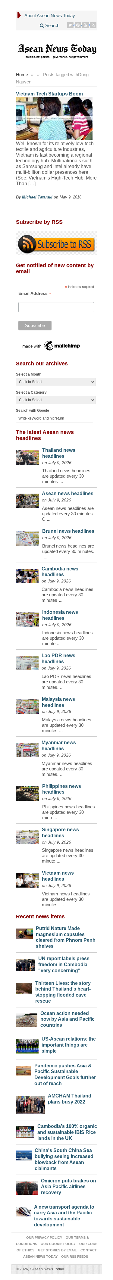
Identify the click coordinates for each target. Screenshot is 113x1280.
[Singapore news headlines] (27, 835)
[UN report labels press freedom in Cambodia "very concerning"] (26, 963)
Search (51, 25)
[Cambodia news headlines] (27, 574)
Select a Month (28, 374)
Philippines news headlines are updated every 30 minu (68, 812)
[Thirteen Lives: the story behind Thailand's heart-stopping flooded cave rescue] (24, 987)
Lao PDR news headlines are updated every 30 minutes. (66, 682)
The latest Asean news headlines (45, 435)
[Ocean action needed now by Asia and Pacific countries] (27, 1018)
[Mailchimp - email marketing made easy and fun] (51, 345)
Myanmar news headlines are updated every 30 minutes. (67, 769)
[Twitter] (70, 25)
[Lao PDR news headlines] (27, 661)
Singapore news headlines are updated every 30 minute (67, 855)
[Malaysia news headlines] (27, 705)
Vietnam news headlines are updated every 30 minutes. (66, 899)
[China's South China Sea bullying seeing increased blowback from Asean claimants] (24, 1153)
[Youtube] (85, 25)
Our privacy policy (44, 1237)
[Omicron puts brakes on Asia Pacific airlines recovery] (27, 1186)
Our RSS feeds (74, 1256)
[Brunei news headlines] (27, 537)
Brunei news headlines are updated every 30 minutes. (68, 548)
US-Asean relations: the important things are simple (69, 1045)
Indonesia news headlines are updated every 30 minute (67, 638)
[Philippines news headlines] (27, 792)
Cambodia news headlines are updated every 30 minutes (67, 595)
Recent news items (40, 916)
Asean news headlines (67, 493)
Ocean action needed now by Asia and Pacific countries (67, 1019)
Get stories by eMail (57, 1250)
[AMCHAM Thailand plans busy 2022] (30, 1103)
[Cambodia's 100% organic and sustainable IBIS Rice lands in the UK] (25, 1130)
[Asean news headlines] (27, 499)
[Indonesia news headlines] (27, 618)
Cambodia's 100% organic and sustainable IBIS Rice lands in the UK (67, 1132)
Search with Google (32, 410)
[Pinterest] (78, 25)
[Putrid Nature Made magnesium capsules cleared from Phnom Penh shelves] (24, 932)
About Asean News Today (49, 15)
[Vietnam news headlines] (27, 879)
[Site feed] (93, 25)
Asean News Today (47, 1269)
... (61, 481)
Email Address (34, 293)
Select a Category (31, 392)
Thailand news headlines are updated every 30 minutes (66, 476)
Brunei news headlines (68, 531)
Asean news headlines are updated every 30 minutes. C (68, 514)
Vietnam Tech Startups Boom (49, 93)
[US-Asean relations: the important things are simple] (27, 1044)
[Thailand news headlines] (27, 456)
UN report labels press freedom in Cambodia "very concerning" (63, 964)
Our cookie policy (58, 1244)
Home (22, 74)
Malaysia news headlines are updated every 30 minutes (66, 725)
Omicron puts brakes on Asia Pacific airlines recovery (68, 1186)
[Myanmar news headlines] (27, 748)
